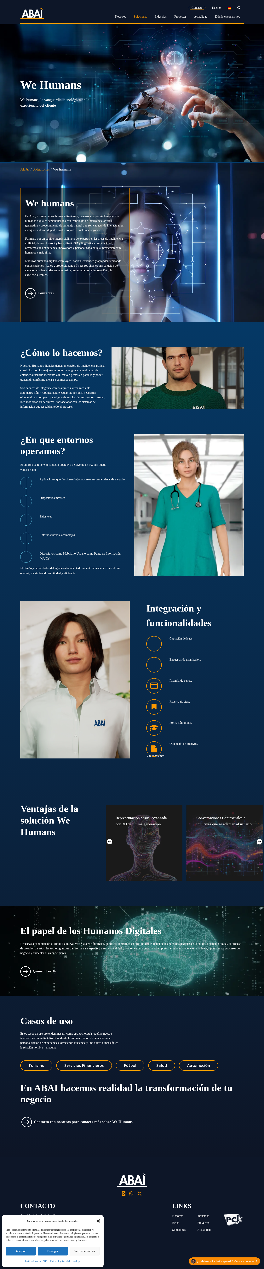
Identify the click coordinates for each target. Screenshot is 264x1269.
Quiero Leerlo (44, 971)
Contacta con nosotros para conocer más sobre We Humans (83, 1121)
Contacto (197, 7)
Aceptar (21, 1251)
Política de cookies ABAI (36, 1261)
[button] (98, 1221)
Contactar (45, 293)
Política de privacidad (60, 1261)
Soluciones (179, 1229)
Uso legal (76, 1261)
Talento (216, 7)
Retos (175, 1222)
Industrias (203, 1215)
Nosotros (177, 1215)
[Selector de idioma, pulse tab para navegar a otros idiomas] (229, 8)
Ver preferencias (84, 1251)
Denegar (52, 1251)
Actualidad (204, 1229)
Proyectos (203, 1222)
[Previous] (109, 842)
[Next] (259, 842)
